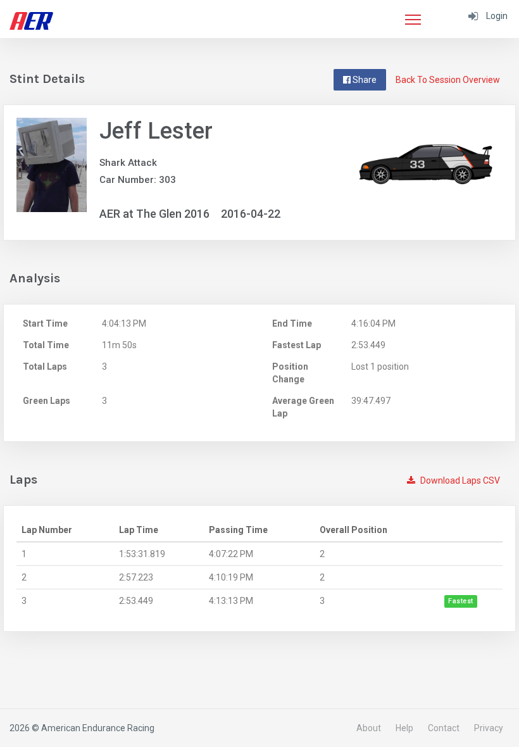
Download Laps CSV (459, 480)
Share (364, 80)
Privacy (488, 728)
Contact (444, 728)
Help (404, 728)
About (368, 728)
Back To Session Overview (448, 80)
